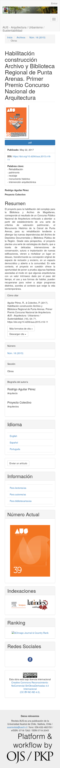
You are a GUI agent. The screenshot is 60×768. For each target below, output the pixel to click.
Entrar (54, 3)
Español (14, 442)
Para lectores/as (18, 487)
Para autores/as (18, 494)
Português (15, 449)
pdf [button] (30, 142)
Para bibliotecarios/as (21, 501)
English (13, 436)
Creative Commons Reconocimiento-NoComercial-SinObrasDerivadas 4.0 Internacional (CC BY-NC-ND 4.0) (30, 687)
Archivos (21, 37)
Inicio (9, 37)
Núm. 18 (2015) (37, 37)
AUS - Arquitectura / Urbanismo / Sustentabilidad (23, 28)
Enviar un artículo (18, 463)
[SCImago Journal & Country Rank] (30, 632)
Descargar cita (17, 334)
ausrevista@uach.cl (17, 727)
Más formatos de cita (20, 328)
